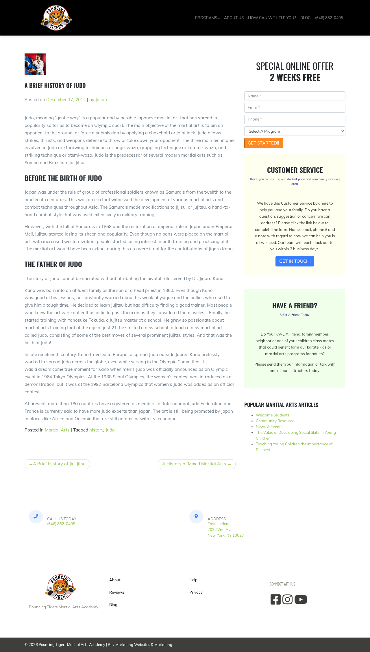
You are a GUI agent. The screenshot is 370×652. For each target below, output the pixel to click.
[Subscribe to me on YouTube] (300, 602)
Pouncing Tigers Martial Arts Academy (72, 644)
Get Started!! (263, 143)
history (96, 430)
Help (193, 579)
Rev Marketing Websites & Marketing (140, 644)
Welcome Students (273, 415)
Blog (305, 17)
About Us (234, 17)
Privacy (196, 592)
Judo (110, 430)
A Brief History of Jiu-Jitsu (59, 463)
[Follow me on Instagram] (287, 602)
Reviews (116, 592)
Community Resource (275, 420)
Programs (206, 17)
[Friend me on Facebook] (276, 602)
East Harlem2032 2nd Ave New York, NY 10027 (226, 529)
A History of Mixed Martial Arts (194, 463)
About (115, 579)
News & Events (269, 426)
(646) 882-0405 (329, 17)
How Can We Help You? (272, 17)
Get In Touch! (295, 261)
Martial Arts (57, 430)
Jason (101, 99)
